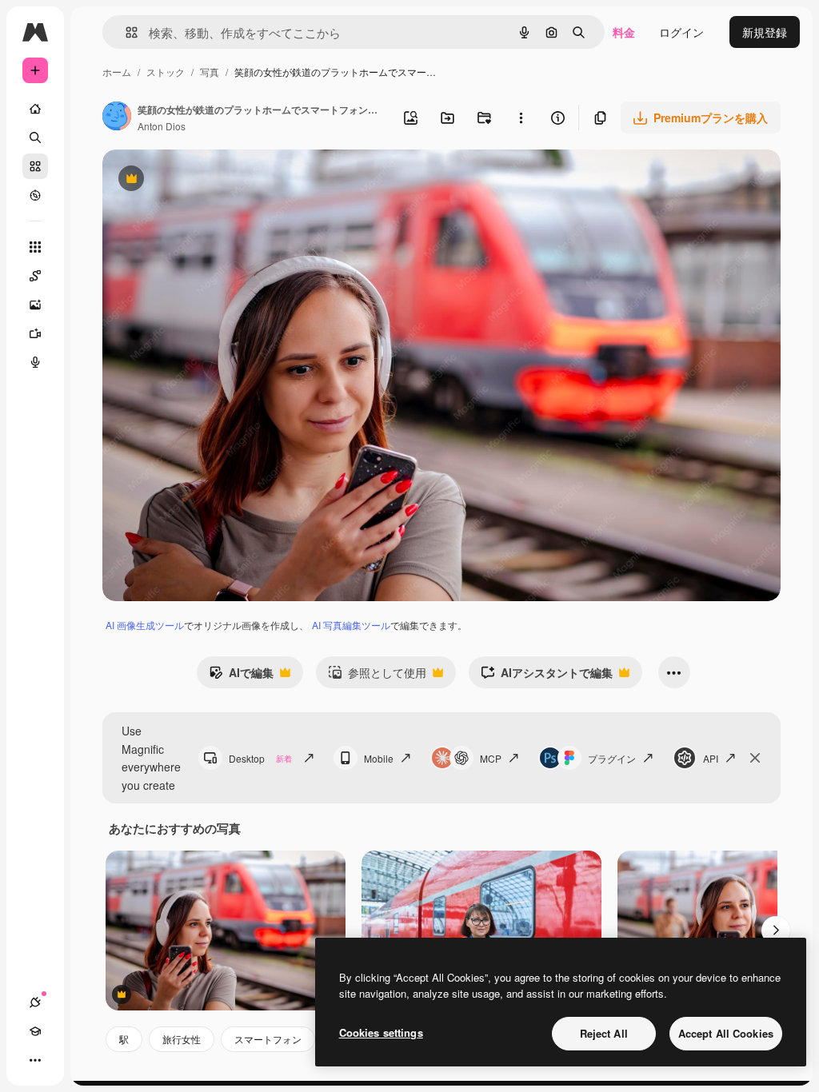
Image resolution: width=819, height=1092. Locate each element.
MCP (490, 758)
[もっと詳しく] (35, 195)
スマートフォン (268, 1039)
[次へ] (775, 930)
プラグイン (612, 758)
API (710, 758)
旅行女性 (181, 1039)
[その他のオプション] (521, 118)
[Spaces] (35, 276)
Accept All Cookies (725, 1033)
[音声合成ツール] (35, 362)
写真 (209, 71)
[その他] (35, 1060)
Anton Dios (162, 126)
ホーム (116, 71)
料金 (624, 32)
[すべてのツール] (35, 247)
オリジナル (212, 180)
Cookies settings (381, 1032)
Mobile (379, 758)
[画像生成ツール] (35, 304)
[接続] (35, 1002)
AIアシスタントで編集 (547, 676)
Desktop (260, 758)
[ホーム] (35, 109)
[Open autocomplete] (125, 32)
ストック (165, 71)
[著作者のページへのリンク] (116, 118)
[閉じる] (755, 757)
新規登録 (764, 32)
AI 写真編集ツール (351, 625)
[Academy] (35, 1031)
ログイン (681, 32)
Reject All (604, 1033)
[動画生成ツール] (35, 333)
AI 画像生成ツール (145, 625)
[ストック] (35, 166)
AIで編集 (241, 676)
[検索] (35, 137)
